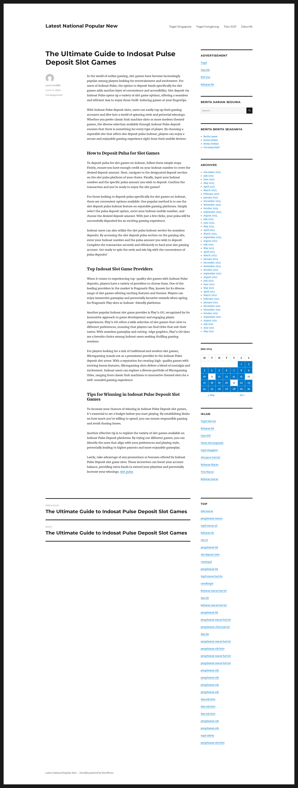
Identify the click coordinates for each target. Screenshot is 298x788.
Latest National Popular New (82, 26)
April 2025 (209, 186)
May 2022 (208, 288)
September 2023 (212, 237)
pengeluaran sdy (210, 670)
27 (226, 389)
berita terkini (210, 140)
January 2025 (210, 197)
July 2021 (208, 324)
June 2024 (209, 222)
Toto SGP (230, 26)
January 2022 (210, 302)
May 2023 (208, 248)
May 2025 (208, 183)
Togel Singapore (180, 26)
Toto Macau (207, 471)
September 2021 (212, 317)
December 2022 (212, 262)
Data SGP (206, 435)
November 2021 (212, 309)
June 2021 (208, 327)
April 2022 (209, 291)
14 (234, 376)
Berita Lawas (210, 136)
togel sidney (207, 735)
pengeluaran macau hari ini (216, 655)
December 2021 (211, 306)
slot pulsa (126, 471)
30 (248, 389)
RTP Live (205, 77)
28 (234, 389)
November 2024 (212, 204)
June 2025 (209, 179)
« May (211, 395)
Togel (204, 62)
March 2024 (210, 233)
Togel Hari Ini (208, 421)
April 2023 (209, 251)
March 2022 (210, 295)
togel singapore (209, 450)
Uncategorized (54, 95)
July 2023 (208, 244)
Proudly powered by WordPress (97, 772)
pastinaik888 (53, 85)
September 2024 (212, 212)
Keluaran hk (207, 428)
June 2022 (209, 284)
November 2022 (212, 266)
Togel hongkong (207, 26)
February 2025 (211, 193)
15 (241, 376)
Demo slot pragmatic (212, 442)
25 (212, 389)
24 (204, 389)
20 (226, 382)
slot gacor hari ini (210, 457)
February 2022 (211, 298)
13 (226, 376)
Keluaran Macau (209, 464)
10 (204, 376)
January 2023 (210, 259)
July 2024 (208, 219)
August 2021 (210, 320)
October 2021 (210, 313)
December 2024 (212, 201)
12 (219, 376)
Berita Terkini (211, 143)
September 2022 (212, 273)
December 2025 (212, 172)
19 (219, 382)
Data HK (246, 26)
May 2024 (208, 226)
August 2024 (210, 215)
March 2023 (210, 255)
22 (241, 382)
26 (219, 389)
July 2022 (208, 280)
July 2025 (208, 175)
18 (212, 382)
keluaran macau (209, 479)
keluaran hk (207, 84)
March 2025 (210, 190)
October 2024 (210, 208)
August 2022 (210, 277)
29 (241, 389)
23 (248, 382)
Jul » (242, 395)
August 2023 (210, 241)
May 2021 (208, 331)
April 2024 (209, 230)
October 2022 (210, 269)
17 (204, 382)
